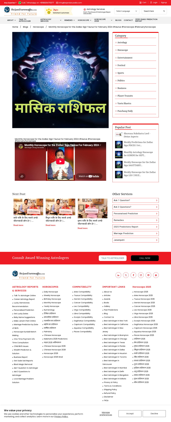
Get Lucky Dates (21, 313)
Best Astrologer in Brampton (116, 335)
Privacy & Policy (111, 382)
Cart (144, 2)
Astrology (122, 42)
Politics (121, 80)
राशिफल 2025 (139, 339)
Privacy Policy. (61, 416)
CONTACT (128, 20)
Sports (121, 73)
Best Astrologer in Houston (115, 353)
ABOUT (10, 20)
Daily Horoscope (51, 292)
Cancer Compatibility (83, 302)
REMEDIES (68, 20)
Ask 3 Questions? (122, 207)
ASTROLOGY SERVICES (45, 20)
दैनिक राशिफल (50, 313)
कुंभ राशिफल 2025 (141, 378)
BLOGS (118, 20)
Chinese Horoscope (52, 335)
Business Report (21, 357)
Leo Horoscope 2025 (143, 310)
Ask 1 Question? (122, 200)
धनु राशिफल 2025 (141, 371)
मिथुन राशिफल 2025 (142, 349)
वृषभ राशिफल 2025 (141, 346)
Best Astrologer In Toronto (115, 357)
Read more (18, 225)
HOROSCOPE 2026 (100, 20)
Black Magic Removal (23, 364)
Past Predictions (111, 310)
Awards (107, 299)
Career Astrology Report (24, 299)
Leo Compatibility (81, 306)
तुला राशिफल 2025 (141, 364)
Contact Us (109, 317)
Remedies (119, 220)
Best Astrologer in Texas (114, 342)
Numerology (49, 310)
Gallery (107, 306)
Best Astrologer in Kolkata (115, 378)
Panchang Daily (125, 111)
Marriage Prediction (123, 233)
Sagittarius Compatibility (85, 320)
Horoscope (38, 26)
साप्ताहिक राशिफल (51, 317)
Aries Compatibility (82, 292)
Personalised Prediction (126, 213)
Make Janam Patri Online (25, 321)
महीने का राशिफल (51, 324)
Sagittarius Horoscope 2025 (146, 324)
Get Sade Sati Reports (23, 360)
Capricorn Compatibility (84, 324)
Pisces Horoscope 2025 (144, 335)
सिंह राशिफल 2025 (141, 357)
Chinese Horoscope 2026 (55, 349)
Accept (130, 413)
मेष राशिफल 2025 (141, 342)
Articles (107, 295)
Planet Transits (125, 96)
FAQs (106, 400)
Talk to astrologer (112, 258)
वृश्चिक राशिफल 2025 (142, 368)
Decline (154, 413)
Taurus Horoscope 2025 (144, 299)
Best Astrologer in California (116, 324)
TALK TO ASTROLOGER (25, 20)
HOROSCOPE (83, 20)
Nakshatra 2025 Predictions (55, 339)
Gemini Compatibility (83, 299)
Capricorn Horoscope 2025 (145, 328)
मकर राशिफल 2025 (142, 375)
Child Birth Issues (21, 346)
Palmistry (48, 331)
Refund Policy (110, 393)
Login (155, 2)
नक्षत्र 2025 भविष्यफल (52, 342)
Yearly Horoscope (51, 306)
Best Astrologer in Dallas (114, 349)
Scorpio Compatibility (83, 317)
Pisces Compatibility (83, 331)
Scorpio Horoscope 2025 (144, 320)
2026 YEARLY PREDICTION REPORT (146, 20)
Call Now (144, 258)
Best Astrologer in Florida (114, 346)
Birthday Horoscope (52, 299)
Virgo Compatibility (82, 310)
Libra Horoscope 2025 (143, 317)
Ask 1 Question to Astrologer (26, 368)
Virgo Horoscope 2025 (143, 313)
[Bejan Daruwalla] (20, 11)
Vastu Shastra (124, 103)
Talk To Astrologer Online (25, 295)
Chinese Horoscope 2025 (55, 346)
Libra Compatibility (82, 313)
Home (15, 26)
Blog (106, 313)
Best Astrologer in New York (116, 320)
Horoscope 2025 (141, 292)
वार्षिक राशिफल (50, 328)
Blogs (25, 26)
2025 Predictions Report (126, 227)
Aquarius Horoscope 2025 (145, 331)
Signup (164, 2)
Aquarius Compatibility (84, 328)
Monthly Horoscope (52, 302)
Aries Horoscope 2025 (143, 295)
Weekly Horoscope (52, 295)
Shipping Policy (110, 389)
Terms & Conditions (112, 386)
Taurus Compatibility (83, 295)
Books (106, 302)
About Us (108, 292)
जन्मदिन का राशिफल (52, 320)
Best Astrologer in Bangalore (116, 375)
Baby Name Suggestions (24, 317)
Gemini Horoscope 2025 (144, 302)
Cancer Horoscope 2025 (144, 306)
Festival (121, 65)
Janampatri (119, 240)
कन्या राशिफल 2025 (142, 360)
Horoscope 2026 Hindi (53, 357)
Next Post (18, 194)
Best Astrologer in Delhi (114, 371)
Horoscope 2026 (51, 353)
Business (122, 88)
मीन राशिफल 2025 (141, 382)
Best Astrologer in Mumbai (115, 368)
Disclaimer (108, 397)
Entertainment (125, 58)
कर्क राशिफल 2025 (141, 353)
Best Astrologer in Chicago (115, 339)
